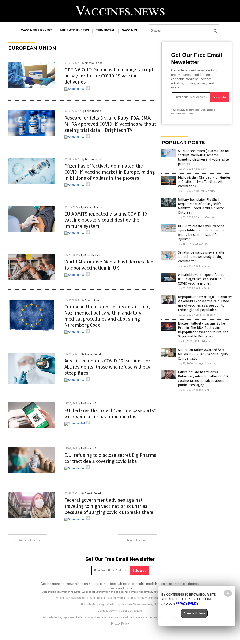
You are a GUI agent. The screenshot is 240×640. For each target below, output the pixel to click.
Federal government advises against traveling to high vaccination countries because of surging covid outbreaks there (108, 506)
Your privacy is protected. (185, 109)
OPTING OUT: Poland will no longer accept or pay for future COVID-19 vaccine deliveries (108, 76)
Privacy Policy (120, 623)
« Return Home (28, 540)
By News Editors (91, 300)
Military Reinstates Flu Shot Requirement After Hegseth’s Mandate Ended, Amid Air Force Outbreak (201, 206)
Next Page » (137, 540)
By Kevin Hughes (91, 111)
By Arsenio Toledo (92, 63)
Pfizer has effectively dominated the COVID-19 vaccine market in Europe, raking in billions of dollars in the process (109, 172)
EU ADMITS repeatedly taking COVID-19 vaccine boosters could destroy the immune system (105, 220)
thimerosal (105, 30)
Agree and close (194, 613)
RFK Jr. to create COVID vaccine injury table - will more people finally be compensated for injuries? (201, 232)
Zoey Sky (201, 168)
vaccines (129, 30)
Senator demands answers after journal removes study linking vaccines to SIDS (202, 257)
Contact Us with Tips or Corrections (120, 610)
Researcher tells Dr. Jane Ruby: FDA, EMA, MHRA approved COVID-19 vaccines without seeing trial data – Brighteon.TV (110, 124)
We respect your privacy (96, 591)
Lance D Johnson (205, 314)
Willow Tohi (201, 243)
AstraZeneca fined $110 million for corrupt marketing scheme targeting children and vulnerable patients (203, 157)
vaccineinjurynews (36, 30)
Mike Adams (202, 341)
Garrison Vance (205, 217)
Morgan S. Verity (205, 191)
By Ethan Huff (88, 403)
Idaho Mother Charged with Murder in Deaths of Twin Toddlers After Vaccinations (204, 182)
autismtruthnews (74, 30)
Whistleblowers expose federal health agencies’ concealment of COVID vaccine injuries (202, 279)
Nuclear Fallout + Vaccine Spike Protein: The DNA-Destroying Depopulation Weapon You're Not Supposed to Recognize (203, 330)
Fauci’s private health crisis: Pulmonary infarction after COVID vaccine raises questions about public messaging (203, 378)
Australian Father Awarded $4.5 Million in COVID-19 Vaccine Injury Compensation (203, 354)
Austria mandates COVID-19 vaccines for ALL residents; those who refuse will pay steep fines (107, 367)
